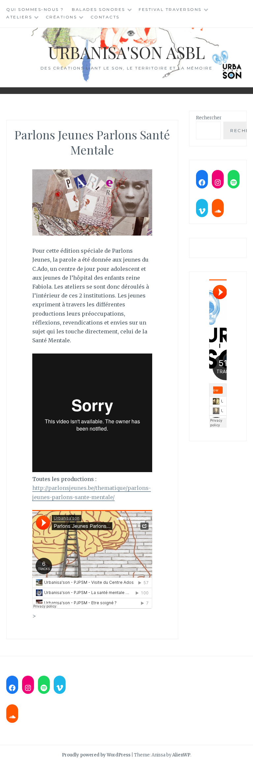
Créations (61, 16)
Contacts (105, 16)
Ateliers (19, 16)
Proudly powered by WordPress (96, 755)
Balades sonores (98, 9)
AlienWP (181, 755)
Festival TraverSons (170, 9)
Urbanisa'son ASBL (126, 52)
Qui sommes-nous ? (35, 9)
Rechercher (208, 118)
